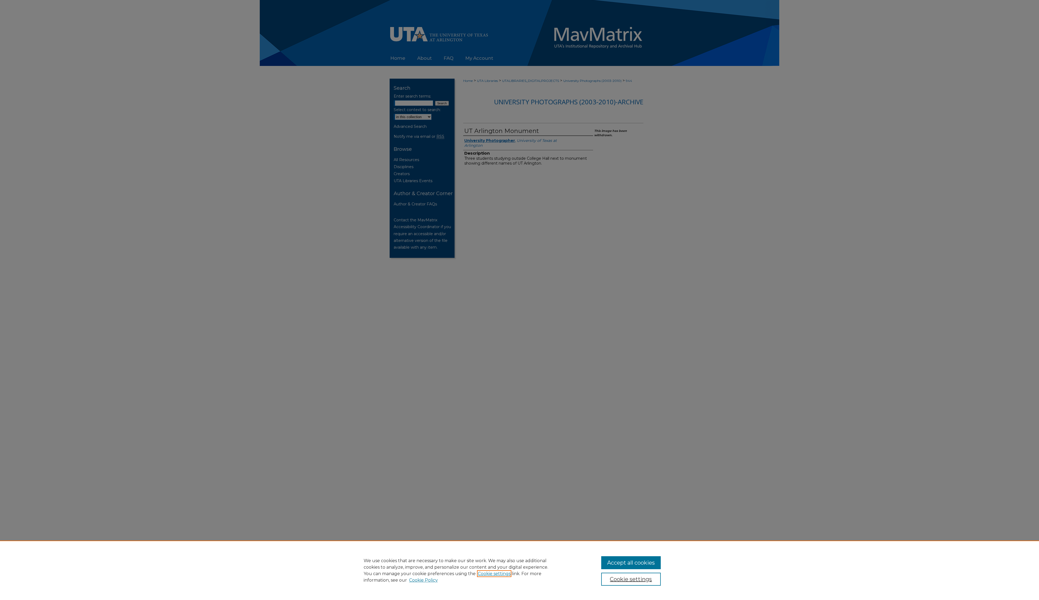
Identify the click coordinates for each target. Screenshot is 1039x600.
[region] (519, 570)
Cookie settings (494, 573)
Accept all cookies (631, 562)
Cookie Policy (423, 580)
